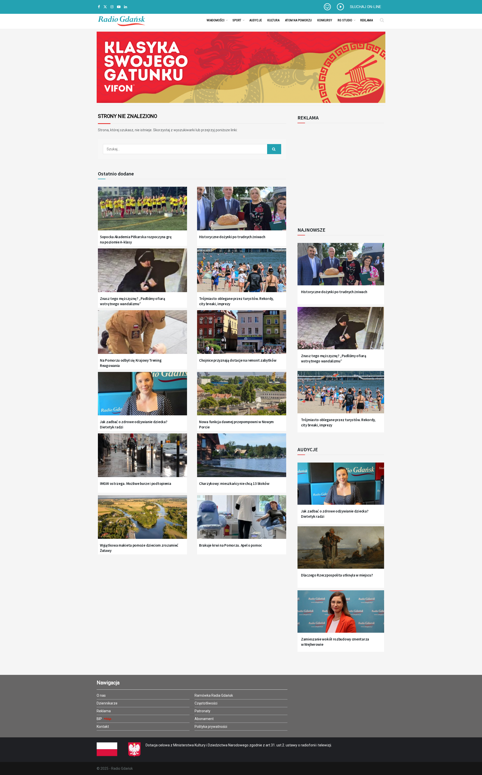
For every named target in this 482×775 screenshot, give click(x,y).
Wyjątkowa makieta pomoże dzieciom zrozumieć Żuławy (139, 548)
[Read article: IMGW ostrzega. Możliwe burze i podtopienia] (142, 458)
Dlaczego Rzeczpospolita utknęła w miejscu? (337, 575)
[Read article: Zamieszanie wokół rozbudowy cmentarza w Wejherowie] (340, 614)
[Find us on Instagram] (111, 7)
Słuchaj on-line (365, 7)
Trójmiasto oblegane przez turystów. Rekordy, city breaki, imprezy (236, 301)
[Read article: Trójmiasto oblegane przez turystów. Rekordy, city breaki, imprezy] (241, 273)
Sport (236, 20)
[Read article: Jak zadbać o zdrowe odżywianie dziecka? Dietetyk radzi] (142, 397)
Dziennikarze (107, 703)
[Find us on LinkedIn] (125, 7)
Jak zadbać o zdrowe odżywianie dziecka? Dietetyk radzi (133, 424)
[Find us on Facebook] (99, 7)
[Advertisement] (338, 172)
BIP (100, 719)
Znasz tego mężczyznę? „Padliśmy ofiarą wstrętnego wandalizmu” (132, 301)
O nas (101, 695)
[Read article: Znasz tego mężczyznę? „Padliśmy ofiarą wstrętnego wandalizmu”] (142, 273)
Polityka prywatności (211, 727)
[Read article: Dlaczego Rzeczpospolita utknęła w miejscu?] (340, 550)
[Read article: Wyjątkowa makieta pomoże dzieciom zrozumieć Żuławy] (142, 520)
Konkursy (324, 20)
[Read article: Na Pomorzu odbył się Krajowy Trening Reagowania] (142, 335)
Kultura (273, 20)
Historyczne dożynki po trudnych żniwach (232, 236)
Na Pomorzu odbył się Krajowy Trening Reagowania (130, 363)
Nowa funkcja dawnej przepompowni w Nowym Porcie (236, 424)
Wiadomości (215, 20)
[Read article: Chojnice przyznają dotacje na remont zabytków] (241, 335)
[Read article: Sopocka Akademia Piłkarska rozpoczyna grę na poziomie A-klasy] (142, 212)
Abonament (204, 719)
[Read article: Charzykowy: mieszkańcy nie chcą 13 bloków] (241, 458)
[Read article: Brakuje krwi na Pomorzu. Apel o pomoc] (241, 520)
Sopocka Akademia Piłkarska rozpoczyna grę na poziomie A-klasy (136, 239)
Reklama (366, 20)
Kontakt (103, 727)
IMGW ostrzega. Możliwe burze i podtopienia (135, 483)
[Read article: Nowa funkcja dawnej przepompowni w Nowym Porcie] (241, 397)
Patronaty (202, 711)
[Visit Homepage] (121, 20)
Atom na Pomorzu (298, 20)
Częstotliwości (206, 703)
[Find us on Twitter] (105, 7)
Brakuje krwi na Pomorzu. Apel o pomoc (230, 545)
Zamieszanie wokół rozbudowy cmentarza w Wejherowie (335, 642)
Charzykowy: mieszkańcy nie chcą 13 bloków (234, 483)
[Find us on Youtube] (118, 7)
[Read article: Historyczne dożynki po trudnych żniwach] (241, 212)
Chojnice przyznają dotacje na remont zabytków (237, 360)
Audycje (255, 20)
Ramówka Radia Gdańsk (214, 695)
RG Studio (345, 20)
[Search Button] (382, 20)
